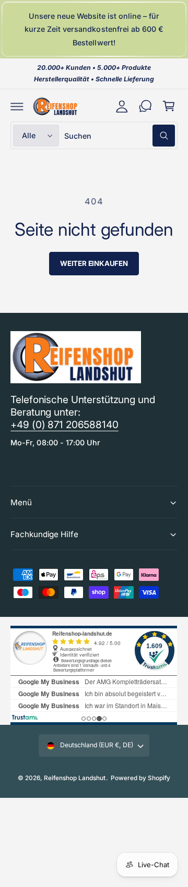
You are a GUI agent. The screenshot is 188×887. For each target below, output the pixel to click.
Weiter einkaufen (94, 263)
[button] (17, 106)
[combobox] (120, 135)
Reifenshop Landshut (74, 778)
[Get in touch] (145, 106)
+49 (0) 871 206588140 (64, 425)
